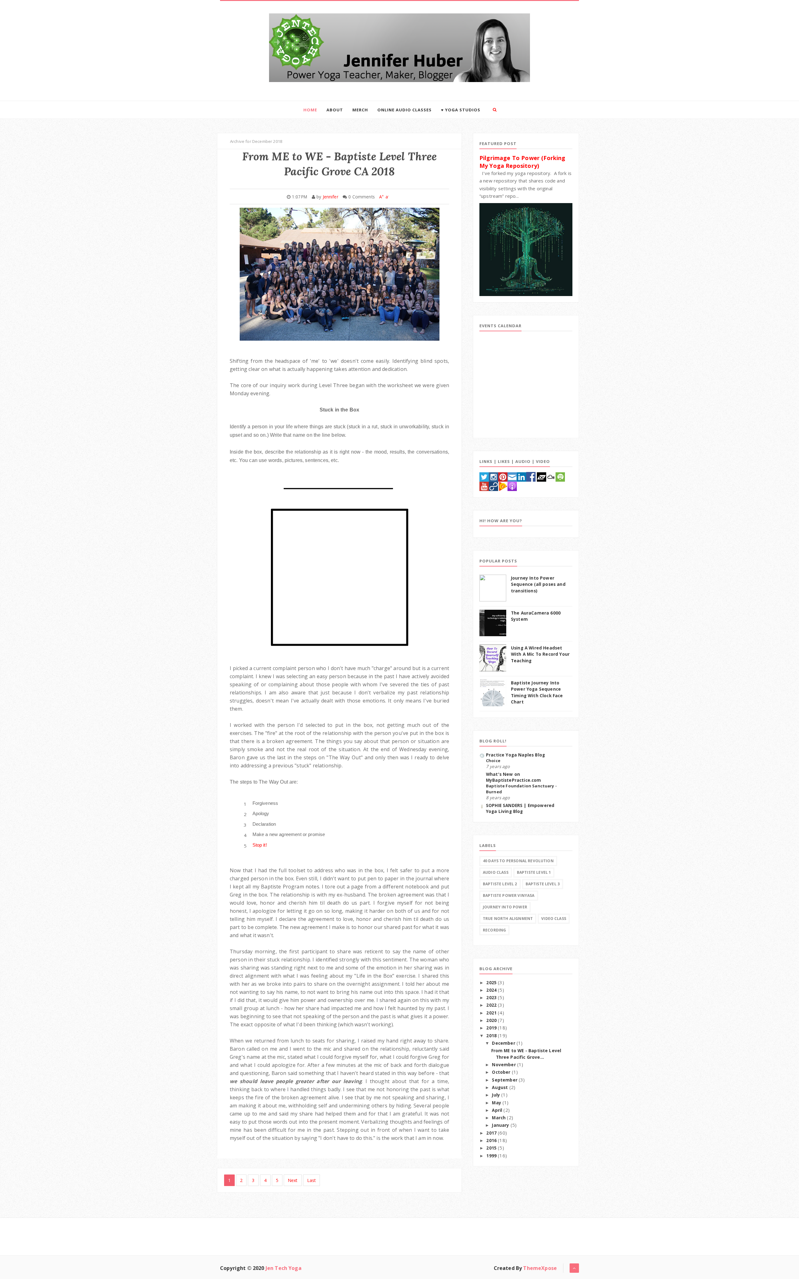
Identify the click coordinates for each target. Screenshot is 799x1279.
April (497, 1110)
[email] (512, 476)
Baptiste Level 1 (534, 872)
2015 (492, 1148)
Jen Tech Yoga (283, 1268)
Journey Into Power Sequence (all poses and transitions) (538, 584)
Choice (493, 760)
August (500, 1087)
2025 (492, 982)
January (501, 1125)
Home (310, 110)
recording (494, 930)
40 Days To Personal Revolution (518, 860)
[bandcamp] (541, 476)
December (504, 1043)
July (496, 1095)
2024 (492, 990)
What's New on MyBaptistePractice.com (513, 777)
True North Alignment (508, 918)
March (499, 1118)
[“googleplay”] (502, 485)
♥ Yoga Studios (460, 110)
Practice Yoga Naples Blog (515, 755)
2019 (492, 1028)
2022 (492, 1005)
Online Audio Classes (404, 110)
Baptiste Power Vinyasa (509, 895)
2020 (492, 1020)
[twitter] (484, 476)
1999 (492, 1156)
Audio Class (495, 872)
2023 (492, 997)
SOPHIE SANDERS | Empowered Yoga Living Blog (520, 808)
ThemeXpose (540, 1268)
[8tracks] (493, 485)
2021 (492, 1013)
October (502, 1072)
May (497, 1103)
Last (311, 1180)
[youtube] (484, 485)
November (504, 1064)
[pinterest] (502, 476)
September (505, 1080)
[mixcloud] (551, 476)
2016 (492, 1140)
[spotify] (560, 476)
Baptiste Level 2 (500, 884)
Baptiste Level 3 (543, 884)
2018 (492, 1035)
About (334, 110)
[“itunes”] (512, 485)
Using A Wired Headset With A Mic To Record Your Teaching (540, 654)
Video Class (553, 918)
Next (293, 1180)
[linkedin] (521, 476)
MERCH (360, 110)
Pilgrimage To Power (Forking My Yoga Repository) (522, 161)
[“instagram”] (493, 476)
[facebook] (531, 476)
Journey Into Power (505, 907)
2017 (492, 1133)
